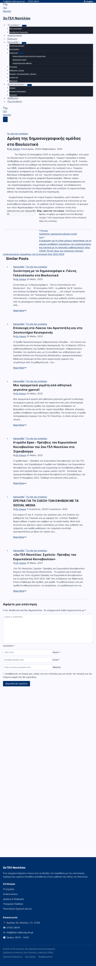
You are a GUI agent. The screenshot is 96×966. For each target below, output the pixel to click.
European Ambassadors (17, 91)
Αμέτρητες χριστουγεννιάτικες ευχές (58, 232)
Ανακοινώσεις (15, 35)
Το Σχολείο (8, 889)
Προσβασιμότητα (45, 957)
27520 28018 (33, 1)
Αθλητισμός (13, 81)
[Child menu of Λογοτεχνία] (21, 53)
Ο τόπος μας (13, 77)
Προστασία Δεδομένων (12, 957)
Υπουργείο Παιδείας (13, 904)
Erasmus (12, 88)
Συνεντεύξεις (14, 49)
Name (56, 652)
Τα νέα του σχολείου (16, 46)
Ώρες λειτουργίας (15, 28)
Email (56, 660)
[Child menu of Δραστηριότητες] (29, 85)
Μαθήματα (13, 98)
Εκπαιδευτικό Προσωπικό (18, 32)
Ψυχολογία (13, 67)
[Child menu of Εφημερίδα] (24, 43)
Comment (8, 646)
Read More (19, 310)
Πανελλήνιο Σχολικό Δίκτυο (17, 909)
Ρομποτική (13, 95)
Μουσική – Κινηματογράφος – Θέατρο (22, 74)
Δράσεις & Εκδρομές (13, 899)
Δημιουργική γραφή (19, 60)
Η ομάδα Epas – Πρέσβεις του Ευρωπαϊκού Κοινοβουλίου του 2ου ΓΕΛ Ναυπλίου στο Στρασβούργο (45, 447)
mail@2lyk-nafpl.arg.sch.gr (14, 1)
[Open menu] (5, 119)
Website (57, 667)
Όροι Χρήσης (30, 957)
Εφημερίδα (18, 267)
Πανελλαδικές (15, 101)
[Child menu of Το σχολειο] (24, 26)
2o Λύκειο (15, 149)
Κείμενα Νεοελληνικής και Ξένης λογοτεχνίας (29, 56)
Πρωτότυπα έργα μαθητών (22, 63)
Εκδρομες (12, 39)
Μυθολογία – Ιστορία (16, 70)
